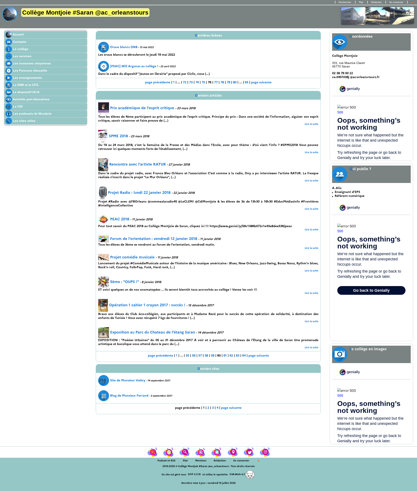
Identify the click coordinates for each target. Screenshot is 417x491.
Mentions (200, 460)
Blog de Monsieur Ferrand (129, 395)
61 (225, 355)
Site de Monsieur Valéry (128, 380)
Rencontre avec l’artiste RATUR (137, 164)
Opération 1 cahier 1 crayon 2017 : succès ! (147, 305)
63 (237, 355)
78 (222, 82)
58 (206, 355)
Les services (21, 56)
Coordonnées (360, 36)
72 (184, 82)
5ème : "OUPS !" (124, 282)
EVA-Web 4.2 (238, 474)
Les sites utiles (23, 120)
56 (193, 355)
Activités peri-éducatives (31, 99)
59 (212, 355)
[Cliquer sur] (169, 452)
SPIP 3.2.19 (194, 474)
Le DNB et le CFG (25, 85)
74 (197, 82)
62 (231, 355)
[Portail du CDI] (153, 452)
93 (246, 82)
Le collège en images (368, 349)
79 (228, 82)
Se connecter (396, 2)
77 (216, 82)
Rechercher (345, 2)
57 (200, 355)
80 (235, 82)
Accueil (18, 34)
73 (191, 82)
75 (203, 82)
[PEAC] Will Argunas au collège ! (134, 66)
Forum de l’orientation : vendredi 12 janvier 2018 (153, 238)
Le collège (20, 49)
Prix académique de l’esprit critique (142, 108)
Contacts (19, 42)
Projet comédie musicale (132, 257)
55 (187, 355)
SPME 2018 (118, 136)
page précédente (157, 82)
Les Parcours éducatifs (29, 70)
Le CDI (17, 106)
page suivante (261, 82)
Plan (361, 2)
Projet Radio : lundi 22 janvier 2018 (139, 192)
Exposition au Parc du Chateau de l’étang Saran (152, 332)
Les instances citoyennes (31, 63)
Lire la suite (311, 124)
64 (244, 355)
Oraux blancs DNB (123, 47)
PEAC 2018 (119, 219)
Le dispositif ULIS (25, 92)
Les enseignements (27, 77)
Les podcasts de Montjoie (31, 113)
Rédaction (376, 2)
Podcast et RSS (166, 460)
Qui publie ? (360, 169)
